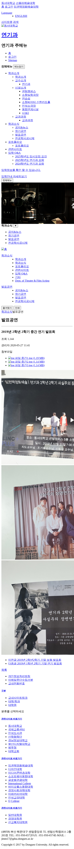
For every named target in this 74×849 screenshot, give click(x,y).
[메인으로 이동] (4, 249)
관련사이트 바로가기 (11, 718)
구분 (3, 690)
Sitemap (12, 60)
